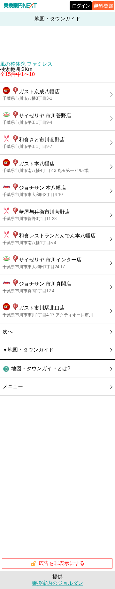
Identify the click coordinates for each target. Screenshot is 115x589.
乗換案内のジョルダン (57, 583)
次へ (8, 331)
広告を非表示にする (62, 563)
